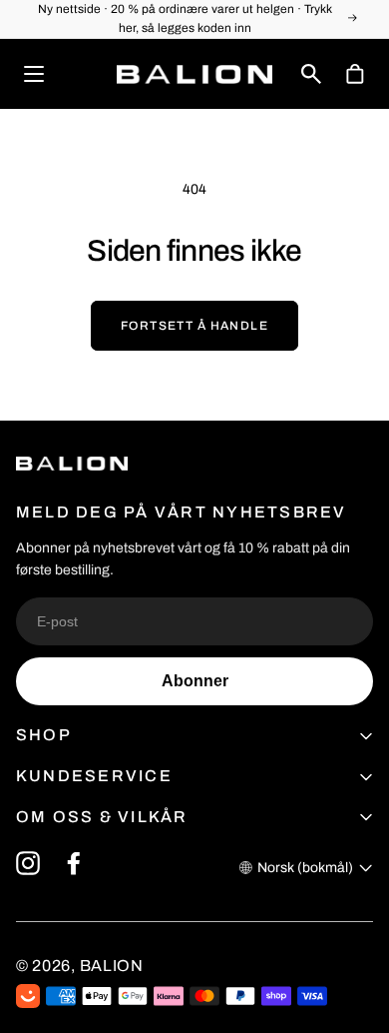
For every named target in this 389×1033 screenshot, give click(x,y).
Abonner (195, 680)
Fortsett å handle (194, 326)
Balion (112, 965)
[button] (311, 74)
